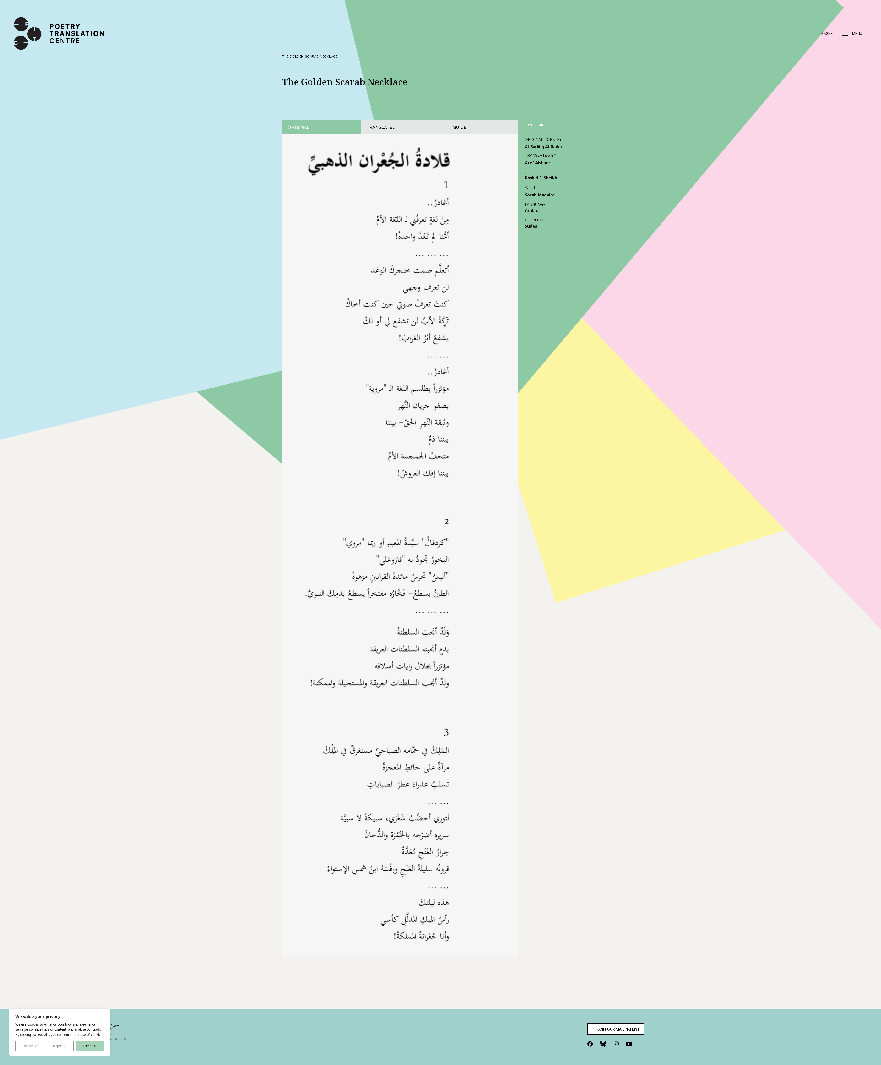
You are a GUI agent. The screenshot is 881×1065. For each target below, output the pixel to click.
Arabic (531, 210)
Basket (828, 33)
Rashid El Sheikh (541, 178)
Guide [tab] (459, 127)
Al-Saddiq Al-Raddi (543, 146)
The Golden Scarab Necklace (310, 56)
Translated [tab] (381, 127)
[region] (59, 1032)
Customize (30, 1046)
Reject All (60, 1046)
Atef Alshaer (537, 162)
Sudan (531, 226)
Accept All (90, 1046)
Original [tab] (298, 127)
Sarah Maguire (540, 195)
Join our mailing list (618, 1029)
